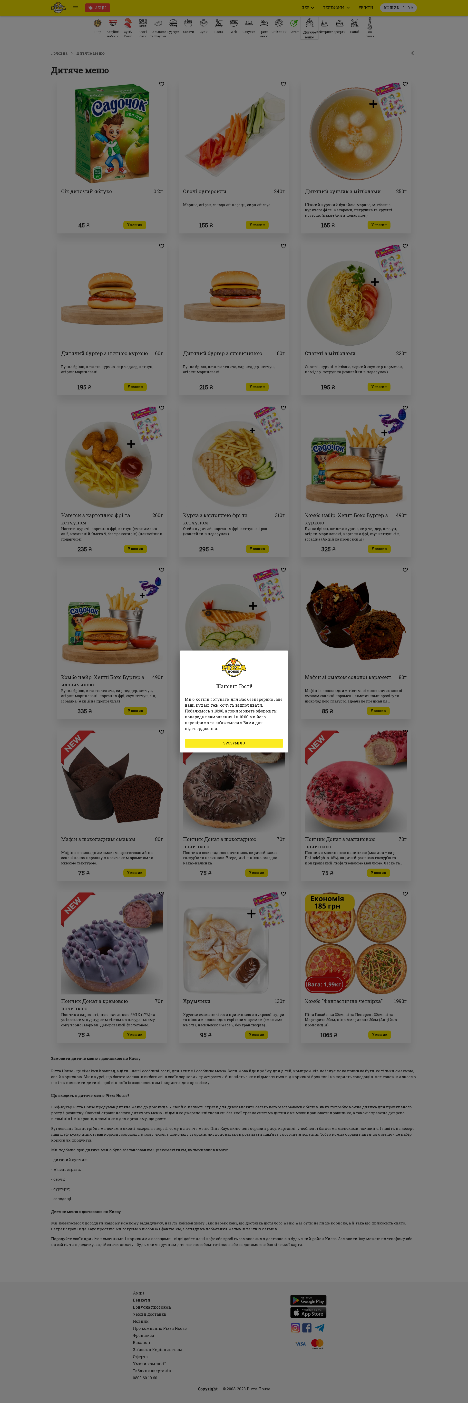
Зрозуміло (234, 743)
